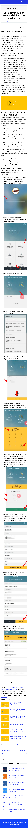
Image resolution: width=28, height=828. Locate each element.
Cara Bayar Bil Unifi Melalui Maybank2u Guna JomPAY (16, 730)
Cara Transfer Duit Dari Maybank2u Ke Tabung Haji (17, 703)
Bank (7, 744)
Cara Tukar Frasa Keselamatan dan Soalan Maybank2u (17, 710)
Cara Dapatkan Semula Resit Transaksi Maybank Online (17, 723)
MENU (24, 2)
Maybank (16, 744)
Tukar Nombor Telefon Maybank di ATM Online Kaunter (18, 737)
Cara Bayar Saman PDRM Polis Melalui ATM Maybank (17, 716)
